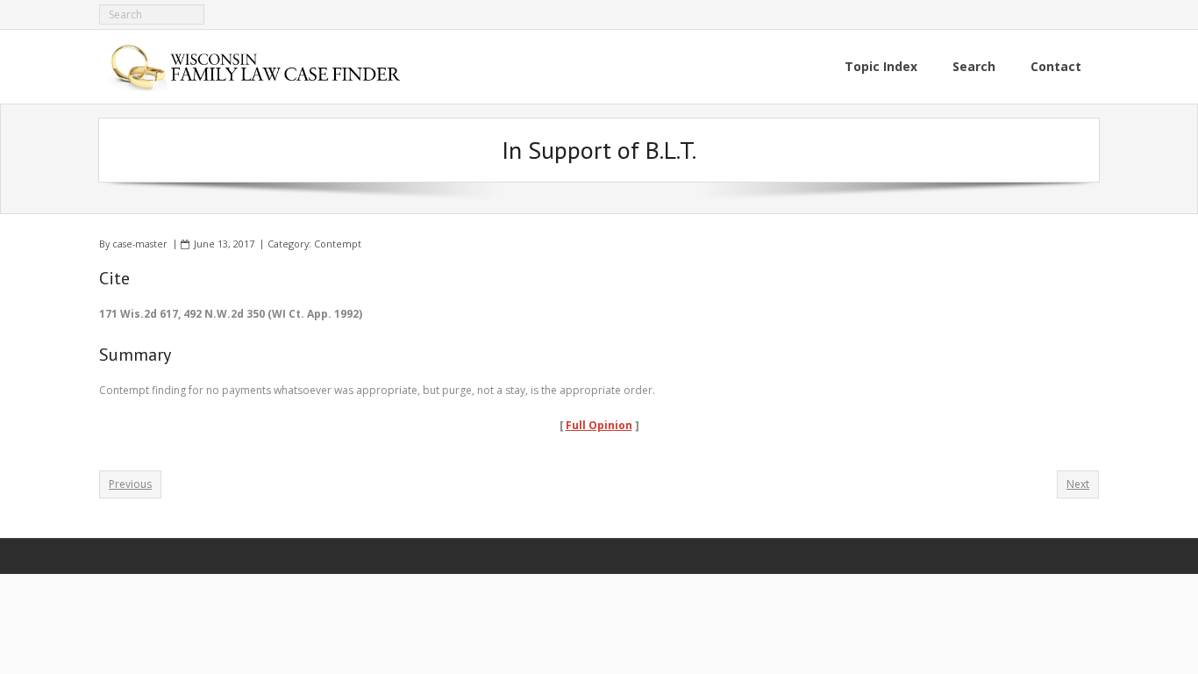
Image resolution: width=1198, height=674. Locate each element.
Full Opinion (599, 425)
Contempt (337, 243)
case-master (140, 243)
